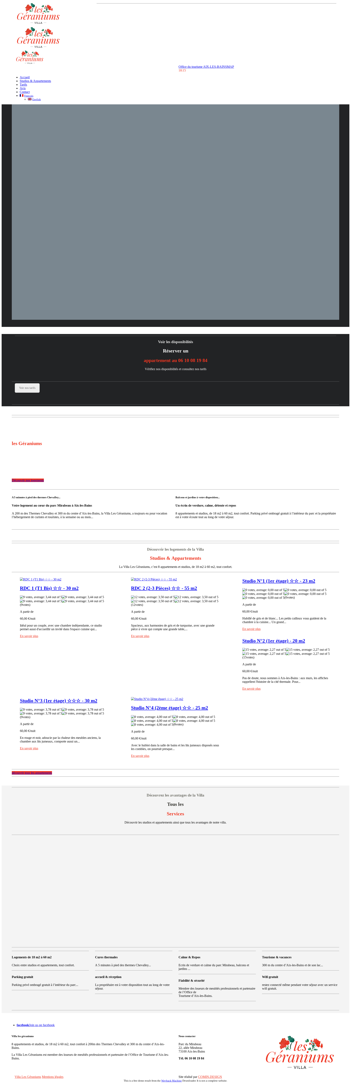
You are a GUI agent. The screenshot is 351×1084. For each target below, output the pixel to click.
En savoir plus (29, 636)
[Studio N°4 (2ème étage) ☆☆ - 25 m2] (157, 698)
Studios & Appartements (35, 81)
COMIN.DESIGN (210, 1077)
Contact (25, 92)
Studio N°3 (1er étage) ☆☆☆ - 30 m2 (58, 700)
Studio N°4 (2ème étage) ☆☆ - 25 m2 (169, 707)
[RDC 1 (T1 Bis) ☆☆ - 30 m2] (40, 579)
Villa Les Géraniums (28, 1077)
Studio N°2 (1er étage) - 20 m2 (273, 640)
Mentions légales (52, 1077)
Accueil (25, 77)
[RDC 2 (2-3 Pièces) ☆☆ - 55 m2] (154, 579)
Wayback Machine (171, 1080)
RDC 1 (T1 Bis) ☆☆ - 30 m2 (49, 588)
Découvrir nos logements (28, 480)
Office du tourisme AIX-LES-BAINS (203, 66)
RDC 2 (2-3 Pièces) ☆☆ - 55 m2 (164, 588)
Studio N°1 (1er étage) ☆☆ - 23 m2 (278, 581)
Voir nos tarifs (27, 387)
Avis (23, 88)
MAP (230, 66)
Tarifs (23, 84)
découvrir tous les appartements (32, 773)
